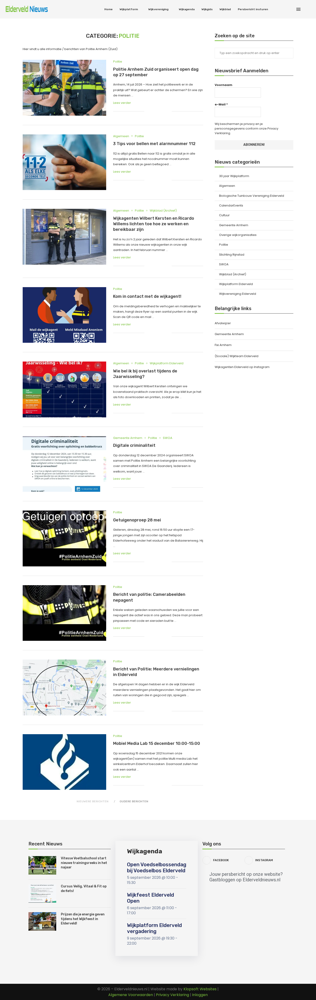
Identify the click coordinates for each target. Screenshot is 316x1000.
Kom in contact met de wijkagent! (147, 296)
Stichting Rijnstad (231, 255)
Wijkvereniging (158, 9)
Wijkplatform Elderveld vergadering (154, 928)
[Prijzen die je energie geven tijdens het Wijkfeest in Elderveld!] (42, 921)
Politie (223, 245)
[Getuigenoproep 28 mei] (64, 538)
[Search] (309, 9)
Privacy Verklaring (173, 994)
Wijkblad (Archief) (232, 274)
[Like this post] (148, 111)
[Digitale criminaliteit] (64, 464)
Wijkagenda (187, 9)
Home (108, 9)
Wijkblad (225, 9)
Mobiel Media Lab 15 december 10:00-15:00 (156, 743)
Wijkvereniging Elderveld (237, 294)
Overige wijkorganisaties (238, 235)
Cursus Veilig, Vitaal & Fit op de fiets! (84, 888)
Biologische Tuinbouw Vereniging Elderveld (251, 196)
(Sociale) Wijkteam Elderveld (236, 356)
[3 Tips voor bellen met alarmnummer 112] (64, 162)
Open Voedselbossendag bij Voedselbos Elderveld (156, 867)
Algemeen (227, 186)
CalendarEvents (231, 205)
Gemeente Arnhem (233, 225)
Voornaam (223, 85)
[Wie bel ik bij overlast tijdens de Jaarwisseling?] (64, 389)
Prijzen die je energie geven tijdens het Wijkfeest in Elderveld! (83, 918)
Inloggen (200, 994)
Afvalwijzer (223, 323)
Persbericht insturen (253, 9)
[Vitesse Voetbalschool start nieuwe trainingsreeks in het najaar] (42, 865)
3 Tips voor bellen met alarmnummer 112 (154, 143)
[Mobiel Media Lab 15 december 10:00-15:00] (64, 762)
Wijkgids (207, 9)
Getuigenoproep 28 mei (137, 520)
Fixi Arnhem (223, 345)
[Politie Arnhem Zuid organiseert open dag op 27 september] (64, 87)
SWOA (224, 264)
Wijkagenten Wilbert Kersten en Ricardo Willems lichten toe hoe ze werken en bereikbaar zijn (153, 224)
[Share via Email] (168, 111)
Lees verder (122, 103)
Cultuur (224, 215)
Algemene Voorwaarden (130, 994)
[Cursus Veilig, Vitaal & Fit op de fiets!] (42, 893)
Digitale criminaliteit (134, 445)
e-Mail (221, 104)
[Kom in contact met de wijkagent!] (64, 315)
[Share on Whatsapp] (163, 111)
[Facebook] (286, 9)
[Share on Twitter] (158, 111)
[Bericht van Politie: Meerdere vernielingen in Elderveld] (64, 687)
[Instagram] (291, 9)
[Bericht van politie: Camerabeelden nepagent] (64, 613)
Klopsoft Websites (200, 989)
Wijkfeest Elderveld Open (150, 898)
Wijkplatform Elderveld (236, 284)
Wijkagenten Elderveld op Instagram (242, 367)
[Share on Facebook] (153, 111)
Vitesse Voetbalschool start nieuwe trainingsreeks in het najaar (84, 862)
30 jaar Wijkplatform (234, 176)
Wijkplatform (129, 9)
